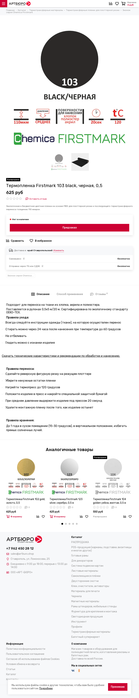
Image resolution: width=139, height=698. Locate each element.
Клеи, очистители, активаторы (90, 586)
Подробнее (46, 688)
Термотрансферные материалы (90, 631)
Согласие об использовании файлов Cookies (33, 659)
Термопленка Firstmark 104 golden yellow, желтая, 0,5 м (109, 501)
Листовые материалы (84, 570)
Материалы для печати (85, 591)
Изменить (58, 250)
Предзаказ (69, 227)
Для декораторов (82, 560)
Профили (76, 626)
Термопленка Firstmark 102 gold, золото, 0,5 (25, 501)
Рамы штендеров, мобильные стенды (94, 606)
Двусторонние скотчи (85, 581)
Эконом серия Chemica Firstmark (21, 275)
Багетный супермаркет (85, 636)
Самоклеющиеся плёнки (85, 576)
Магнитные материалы (85, 601)
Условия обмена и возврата (23, 664)
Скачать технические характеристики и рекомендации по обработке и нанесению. (61, 356)
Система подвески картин (87, 565)
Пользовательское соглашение (25, 654)
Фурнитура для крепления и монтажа (94, 611)
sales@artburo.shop (22, 553)
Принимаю (118, 686)
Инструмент (79, 621)
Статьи (10, 669)
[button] (62, 524)
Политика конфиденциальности (25, 648)
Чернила (76, 596)
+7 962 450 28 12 (20, 548)
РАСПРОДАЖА (80, 542)
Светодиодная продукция (87, 616)
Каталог (11, 674)
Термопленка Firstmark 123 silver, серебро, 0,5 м (66, 501)
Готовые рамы (79, 555)
